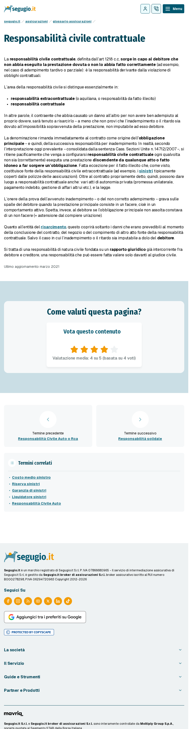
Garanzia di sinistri (29, 490)
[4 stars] (104, 350)
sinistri (146, 171)
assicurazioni (36, 21)
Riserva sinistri (26, 484)
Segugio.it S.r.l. (16, 724)
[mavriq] (13, 714)
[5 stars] (114, 350)
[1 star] (74, 350)
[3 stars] (94, 350)
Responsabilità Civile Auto (36, 503)
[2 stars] (84, 350)
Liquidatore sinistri (29, 497)
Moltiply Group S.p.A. (156, 724)
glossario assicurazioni (72, 21)
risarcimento (53, 227)
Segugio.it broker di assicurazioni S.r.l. (62, 724)
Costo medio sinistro (31, 477)
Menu (177, 8)
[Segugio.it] (29, 556)
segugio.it (12, 21)
